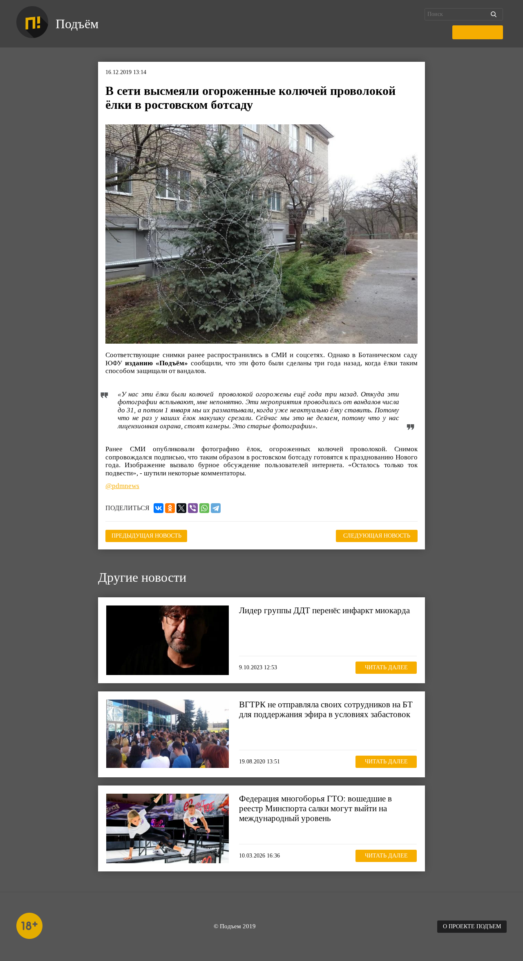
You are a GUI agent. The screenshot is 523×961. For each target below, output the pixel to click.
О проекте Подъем (472, 926)
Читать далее (386, 667)
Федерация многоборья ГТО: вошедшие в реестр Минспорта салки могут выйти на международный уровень (315, 808)
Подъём (77, 23)
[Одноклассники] (170, 508)
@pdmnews (122, 486)
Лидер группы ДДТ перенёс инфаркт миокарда (324, 610)
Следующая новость (376, 536)
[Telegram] (216, 508)
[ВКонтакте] (158, 508)
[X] (181, 508)
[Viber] (193, 508)
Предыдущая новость (146, 536)
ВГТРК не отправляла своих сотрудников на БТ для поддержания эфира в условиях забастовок (326, 709)
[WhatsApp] (204, 508)
